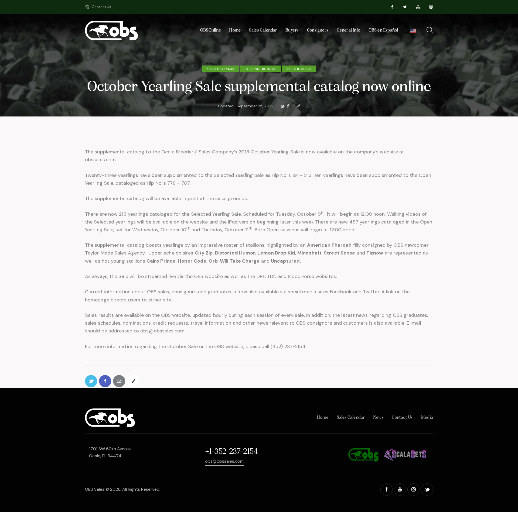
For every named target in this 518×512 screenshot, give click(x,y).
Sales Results (299, 69)
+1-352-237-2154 (231, 452)
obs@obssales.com (224, 461)
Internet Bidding (260, 69)
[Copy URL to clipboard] (298, 106)
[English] (413, 32)
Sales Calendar (220, 69)
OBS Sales (94, 489)
